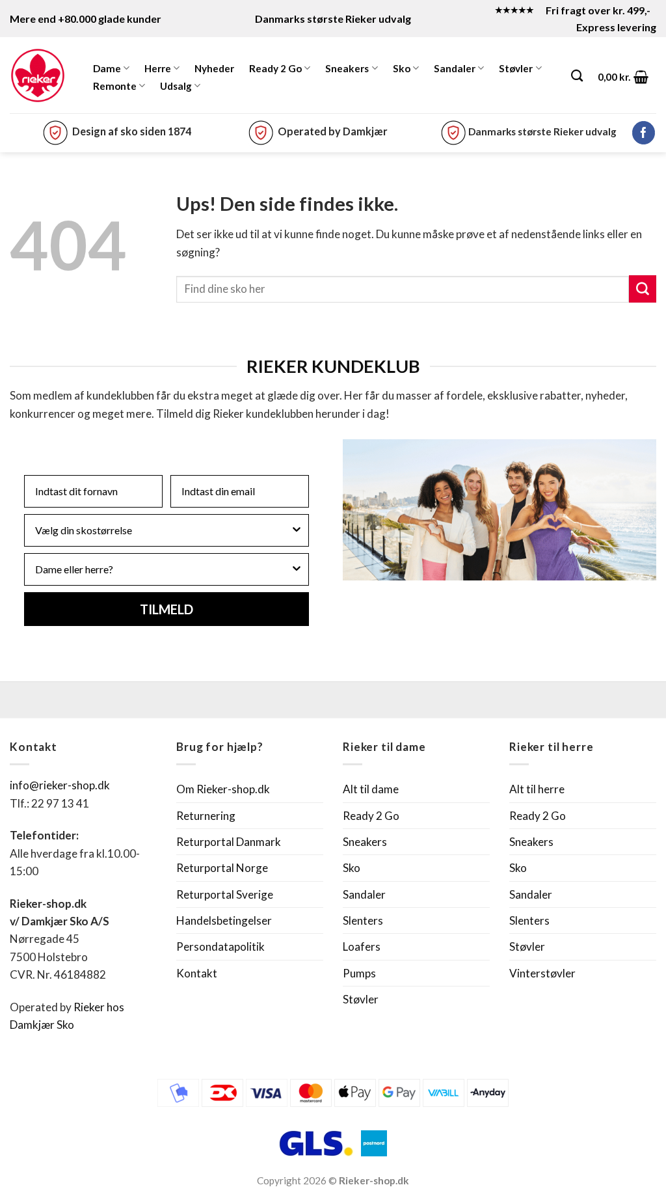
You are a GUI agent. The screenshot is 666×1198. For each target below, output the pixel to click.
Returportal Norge (222, 868)
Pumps (359, 973)
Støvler (516, 68)
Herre (157, 68)
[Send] (642, 289)
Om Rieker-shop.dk (223, 789)
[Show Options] (296, 530)
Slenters (363, 920)
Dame (107, 68)
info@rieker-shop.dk (60, 785)
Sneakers (347, 68)
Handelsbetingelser (224, 920)
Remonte (115, 86)
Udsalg (176, 86)
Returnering (205, 816)
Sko (401, 68)
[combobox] (162, 530)
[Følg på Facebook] (643, 132)
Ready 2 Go (275, 68)
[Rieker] (38, 75)
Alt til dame (371, 789)
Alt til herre (537, 789)
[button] (623, 77)
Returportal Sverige (224, 894)
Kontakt (196, 973)
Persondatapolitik (220, 946)
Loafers (361, 946)
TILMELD (166, 609)
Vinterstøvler (542, 973)
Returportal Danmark (228, 842)
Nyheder (214, 68)
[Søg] (577, 75)
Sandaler (454, 68)
